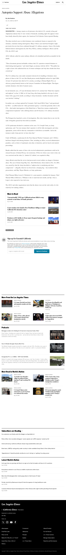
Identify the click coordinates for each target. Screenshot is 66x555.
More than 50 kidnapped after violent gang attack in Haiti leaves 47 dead (21, 476)
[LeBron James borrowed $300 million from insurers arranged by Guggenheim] (38, 316)
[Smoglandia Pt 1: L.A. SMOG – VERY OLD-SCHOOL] (57, 361)
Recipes (25, 534)
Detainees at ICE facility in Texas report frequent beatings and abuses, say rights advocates (26, 219)
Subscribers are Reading (11, 431)
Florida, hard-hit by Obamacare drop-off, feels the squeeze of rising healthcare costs (24, 482)
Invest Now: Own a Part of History (8, 542)
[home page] (33, 2)
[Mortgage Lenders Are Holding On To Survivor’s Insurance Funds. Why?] (57, 335)
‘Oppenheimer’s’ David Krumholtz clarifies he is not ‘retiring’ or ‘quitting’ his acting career (25, 453)
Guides (24, 537)
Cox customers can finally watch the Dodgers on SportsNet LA (18, 434)
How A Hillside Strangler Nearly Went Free (13, 343)
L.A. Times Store (27, 541)
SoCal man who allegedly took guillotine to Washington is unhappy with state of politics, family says (53, 305)
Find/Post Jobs (5, 531)
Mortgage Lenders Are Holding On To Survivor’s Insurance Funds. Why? (20, 330)
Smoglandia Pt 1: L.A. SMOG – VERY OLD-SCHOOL (15, 356)
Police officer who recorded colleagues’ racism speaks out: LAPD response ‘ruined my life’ (25, 439)
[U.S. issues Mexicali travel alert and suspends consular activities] (7, 303)
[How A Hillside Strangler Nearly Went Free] (57, 348)
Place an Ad (5, 534)
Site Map (4, 515)
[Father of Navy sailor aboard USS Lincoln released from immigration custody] (7, 316)
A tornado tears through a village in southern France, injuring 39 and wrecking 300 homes (22, 379)
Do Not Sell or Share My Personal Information (48, 551)
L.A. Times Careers (48, 534)
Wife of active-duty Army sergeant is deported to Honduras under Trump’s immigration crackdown (52, 379)
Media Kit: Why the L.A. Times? (10, 537)
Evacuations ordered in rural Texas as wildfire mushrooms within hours (20, 469)
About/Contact (47, 528)
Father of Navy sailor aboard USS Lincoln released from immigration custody (21, 317)
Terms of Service (26, 243)
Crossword (25, 528)
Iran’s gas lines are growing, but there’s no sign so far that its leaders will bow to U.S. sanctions (27, 463)
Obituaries (25, 531)
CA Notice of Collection (34, 551)
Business (47, 313)
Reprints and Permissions (50, 541)
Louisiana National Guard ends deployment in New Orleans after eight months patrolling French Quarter (29, 488)
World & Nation (5, 8)
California (47, 300)
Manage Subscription (49, 537)
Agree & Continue (41, 251)
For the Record (47, 531)
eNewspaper (5, 528)
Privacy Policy (18, 247)
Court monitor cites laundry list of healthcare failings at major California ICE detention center (26, 209)
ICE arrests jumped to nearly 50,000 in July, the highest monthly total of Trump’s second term (53, 392)
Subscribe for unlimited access (9, 513)
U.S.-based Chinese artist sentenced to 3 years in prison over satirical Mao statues (22, 391)
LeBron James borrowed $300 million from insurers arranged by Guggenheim (53, 317)
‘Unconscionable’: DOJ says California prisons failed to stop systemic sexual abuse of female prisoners (25, 198)
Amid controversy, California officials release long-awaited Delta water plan (22, 443)
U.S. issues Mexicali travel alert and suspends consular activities (22, 303)
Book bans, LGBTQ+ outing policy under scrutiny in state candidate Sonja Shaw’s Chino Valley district (28, 448)
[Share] (7, 25)
